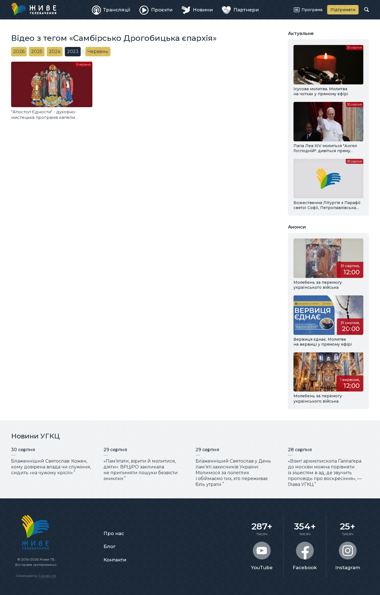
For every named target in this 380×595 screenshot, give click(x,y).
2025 (36, 51)
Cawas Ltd (47, 576)
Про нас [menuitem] (113, 533)
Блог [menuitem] (109, 546)
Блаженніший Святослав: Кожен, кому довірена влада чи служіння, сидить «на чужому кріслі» (51, 466)
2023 (72, 51)
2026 (18, 51)
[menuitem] (111, 9)
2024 (54, 51)
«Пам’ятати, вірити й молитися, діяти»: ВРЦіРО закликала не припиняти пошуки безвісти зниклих (140, 469)
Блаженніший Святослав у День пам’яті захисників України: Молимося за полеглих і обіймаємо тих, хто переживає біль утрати (233, 472)
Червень (98, 51)
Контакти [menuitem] (114, 560)
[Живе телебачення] (33, 9)
